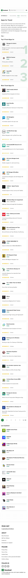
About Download (5, 535)
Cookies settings (5, 559)
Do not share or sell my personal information (11, 556)
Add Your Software (5, 538)
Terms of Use (4, 552)
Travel (18, 15)
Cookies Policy (5, 554)
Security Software (13, 15)
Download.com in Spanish (7, 542)
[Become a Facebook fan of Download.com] (3, 566)
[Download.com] (4, 10)
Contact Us (4, 540)
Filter (2, 36)
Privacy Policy (4, 549)
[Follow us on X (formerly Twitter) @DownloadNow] (5, 566)
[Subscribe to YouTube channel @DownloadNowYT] (8, 566)
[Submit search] (10, 10)
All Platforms (4, 15)
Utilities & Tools (23, 15)
